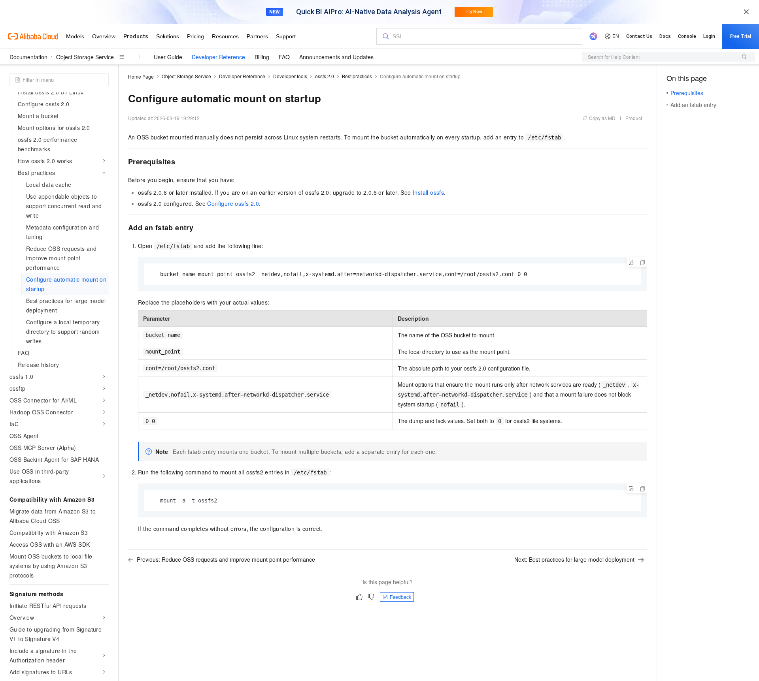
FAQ (284, 57)
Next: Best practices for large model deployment (574, 559)
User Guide (168, 57)
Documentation (28, 57)
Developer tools (290, 76)
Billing (262, 57)
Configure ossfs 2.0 (233, 203)
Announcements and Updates (336, 57)
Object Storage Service (85, 57)
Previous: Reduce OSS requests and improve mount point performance (226, 559)
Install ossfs (428, 192)
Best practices (357, 76)
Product (633, 118)
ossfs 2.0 (324, 76)
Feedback (400, 596)
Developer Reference (218, 57)
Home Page (141, 76)
